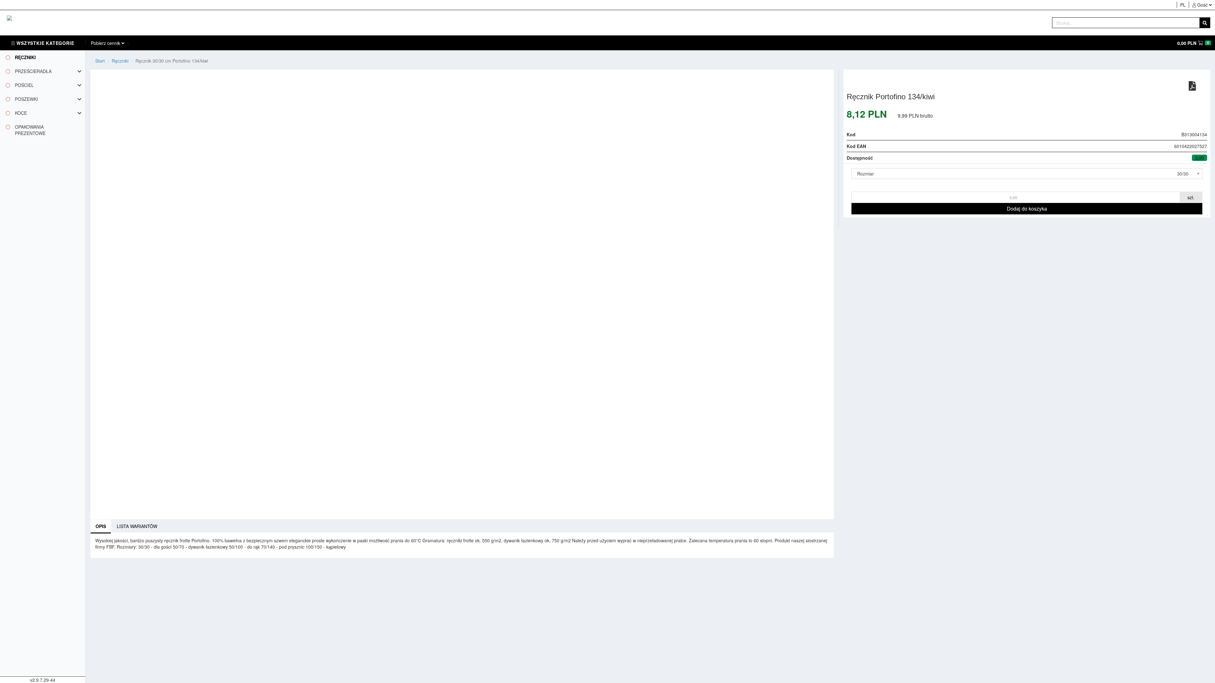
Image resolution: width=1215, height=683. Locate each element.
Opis (101, 526)
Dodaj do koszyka (1027, 208)
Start (100, 61)
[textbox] (1027, 173)
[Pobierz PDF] (1192, 85)
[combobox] (1026, 173)
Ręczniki (120, 61)
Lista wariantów (137, 526)
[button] (1202, 5)
